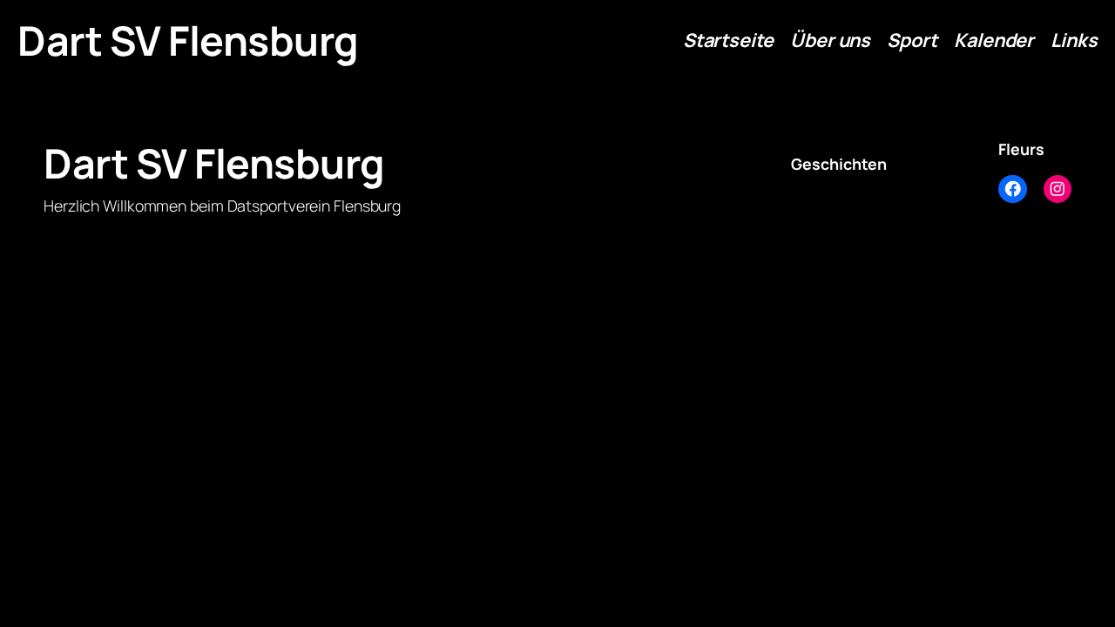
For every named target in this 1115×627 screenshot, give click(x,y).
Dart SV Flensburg (188, 40)
